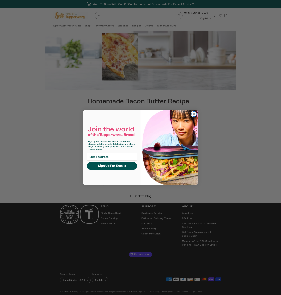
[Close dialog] (193, 114)
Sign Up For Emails (112, 166)
